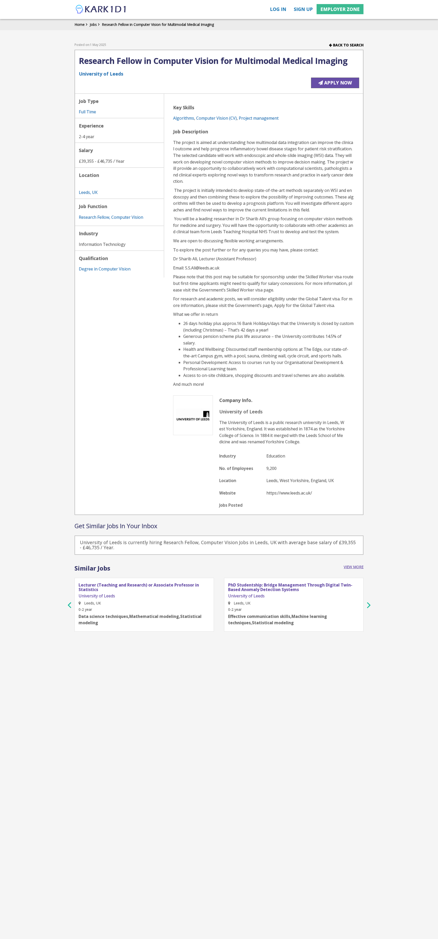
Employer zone (340, 9)
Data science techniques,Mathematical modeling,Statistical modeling (140, 620)
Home (80, 24)
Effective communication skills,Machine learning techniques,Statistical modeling (277, 620)
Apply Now (337, 83)
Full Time (87, 112)
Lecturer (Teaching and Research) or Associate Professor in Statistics (139, 587)
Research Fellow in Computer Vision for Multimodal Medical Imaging (158, 24)
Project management (259, 118)
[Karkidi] (101, 9)
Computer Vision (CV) (216, 118)
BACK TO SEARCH (347, 45)
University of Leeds (101, 74)
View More (353, 567)
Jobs (93, 24)
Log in (278, 9)
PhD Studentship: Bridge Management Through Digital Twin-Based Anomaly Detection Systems (290, 587)
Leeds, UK (88, 192)
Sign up (303, 9)
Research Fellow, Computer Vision (111, 217)
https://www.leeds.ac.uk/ (289, 493)
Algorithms (183, 118)
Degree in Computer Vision (105, 269)
